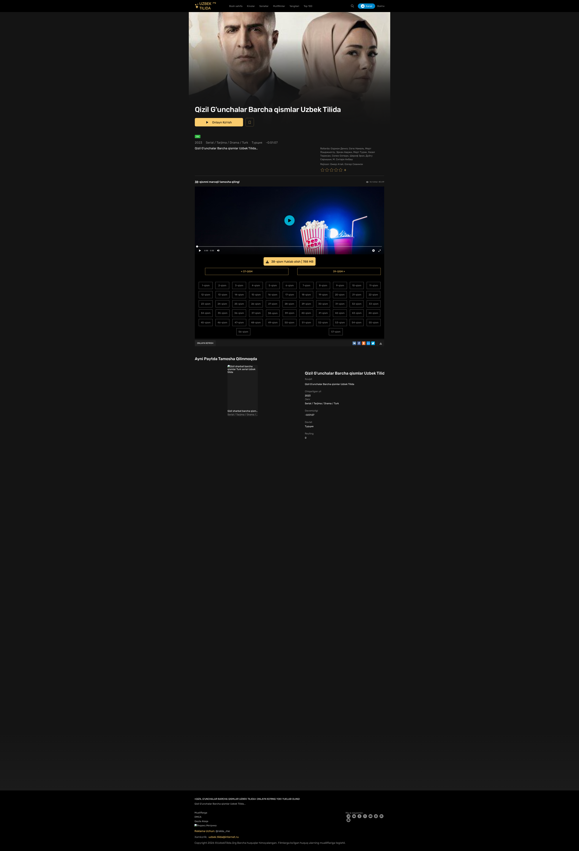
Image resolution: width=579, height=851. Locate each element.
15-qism (256, 294)
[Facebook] (359, 343)
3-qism (239, 285)
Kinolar (251, 6)
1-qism (206, 285)
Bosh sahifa (235, 6)
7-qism (306, 285)
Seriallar (264, 6)
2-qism (222, 285)
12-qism (205, 294)
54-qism (356, 322)
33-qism (373, 303)
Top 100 (308, 6)
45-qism (205, 322)
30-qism (323, 303)
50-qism (289, 322)
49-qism (273, 322)
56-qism (243, 331)
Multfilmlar (279, 6)
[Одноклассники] (363, 343)
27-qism (272, 303)
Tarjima (222, 142)
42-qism (340, 313)
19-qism (323, 294)
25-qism (239, 303)
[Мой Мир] (368, 343)
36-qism (239, 313)
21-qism (356, 294)
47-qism (239, 322)
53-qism (340, 322)
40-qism (306, 313)
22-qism (373, 294)
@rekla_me (223, 831)
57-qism (335, 331)
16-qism (272, 294)
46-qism (222, 322)
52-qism (323, 322)
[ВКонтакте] (354, 343)
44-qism (373, 313)
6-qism (290, 285)
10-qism (356, 285)
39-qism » (339, 271)
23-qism (205, 303)
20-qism (340, 294)
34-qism (205, 313)
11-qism (373, 285)
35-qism (222, 313)
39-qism (289, 313)
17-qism (289, 294)
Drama (234, 142)
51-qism (306, 322)
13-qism (222, 294)
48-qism (256, 322)
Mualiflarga (201, 812)
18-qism (306, 294)
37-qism (256, 313)
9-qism (340, 285)
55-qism (373, 322)
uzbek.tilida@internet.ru (224, 837)
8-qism (323, 285)
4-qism (256, 285)
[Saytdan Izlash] (352, 6)
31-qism (340, 303)
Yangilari (294, 6)
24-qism (222, 303)
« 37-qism (247, 271)
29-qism (306, 303)
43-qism (357, 313)
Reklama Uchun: (205, 831)
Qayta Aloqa (201, 821)
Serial (210, 142)
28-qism (289, 303)
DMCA (198, 816)
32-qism (356, 303)
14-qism (239, 294)
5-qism (273, 285)
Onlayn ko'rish (205, 343)
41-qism (323, 313)
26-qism (256, 303)
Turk (245, 142)
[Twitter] (373, 343)
